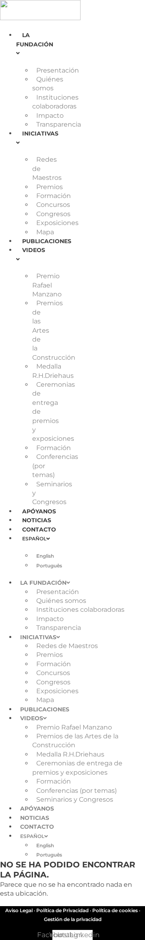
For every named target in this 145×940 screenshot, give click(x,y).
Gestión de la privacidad (73, 919)
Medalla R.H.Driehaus (70, 754)
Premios (49, 187)
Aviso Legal (19, 910)
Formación (53, 196)
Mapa (45, 232)
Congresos (53, 214)
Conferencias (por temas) (76, 790)
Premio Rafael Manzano (47, 285)
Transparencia (58, 124)
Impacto (50, 115)
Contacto (39, 529)
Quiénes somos (61, 600)
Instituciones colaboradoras (80, 609)
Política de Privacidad (62, 910)
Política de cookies (115, 910)
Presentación (57, 70)
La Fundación (34, 39)
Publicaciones (46, 241)
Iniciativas (38, 637)
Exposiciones (57, 223)
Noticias (36, 520)
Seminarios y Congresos (74, 799)
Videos (31, 718)
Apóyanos (39, 511)
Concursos (53, 204)
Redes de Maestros (67, 646)
